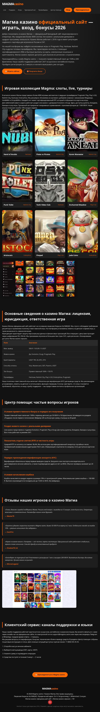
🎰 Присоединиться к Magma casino (50, 675)
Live (4, 10)
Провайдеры (43, 10)
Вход (68, 10)
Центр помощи (55, 10)
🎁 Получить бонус (34, 71)
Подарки (12, 10)
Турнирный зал (30, 10)
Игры (20, 10)
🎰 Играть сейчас (12, 71)
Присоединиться (82, 10)
